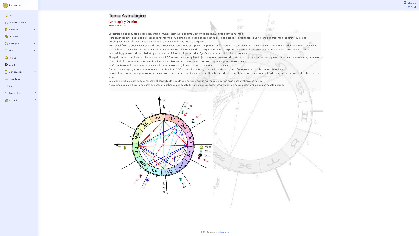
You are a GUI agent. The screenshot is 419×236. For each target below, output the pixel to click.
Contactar (224, 232)
